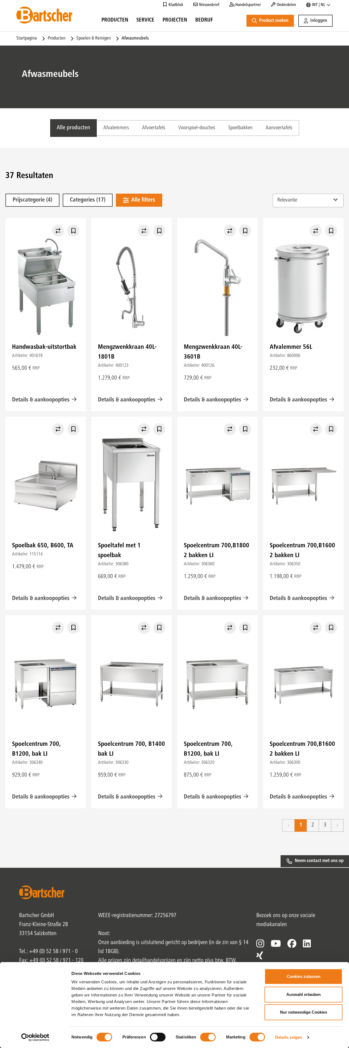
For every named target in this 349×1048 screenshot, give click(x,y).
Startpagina (26, 38)
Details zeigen (288, 1037)
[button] (315, 21)
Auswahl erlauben (303, 994)
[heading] (115, 21)
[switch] (158, 1037)
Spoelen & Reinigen (93, 38)
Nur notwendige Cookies (303, 1012)
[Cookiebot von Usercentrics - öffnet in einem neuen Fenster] (35, 1037)
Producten (56, 38)
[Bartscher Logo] (44, 15)
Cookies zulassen (303, 976)
